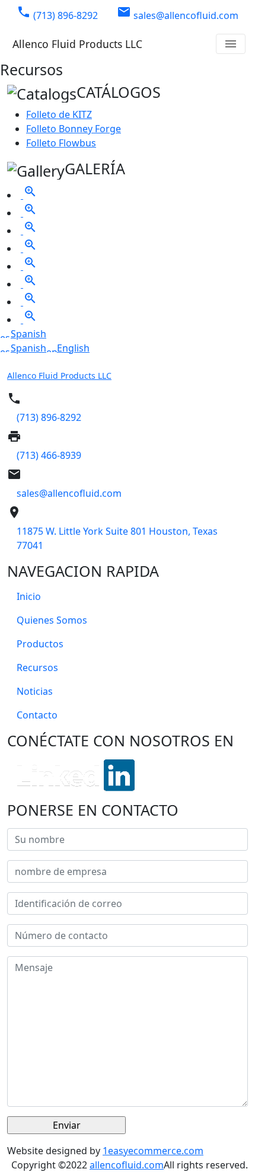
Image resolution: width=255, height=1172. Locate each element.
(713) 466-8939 (49, 455)
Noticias (35, 691)
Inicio (29, 596)
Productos (40, 643)
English (73, 348)
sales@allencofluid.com (177, 13)
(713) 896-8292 (57, 13)
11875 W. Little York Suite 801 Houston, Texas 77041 (117, 538)
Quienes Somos (52, 620)
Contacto (37, 714)
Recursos (37, 667)
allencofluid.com (127, 1164)
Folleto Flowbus (61, 142)
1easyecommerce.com (153, 1150)
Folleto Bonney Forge (73, 128)
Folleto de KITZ (59, 114)
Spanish (28, 333)
